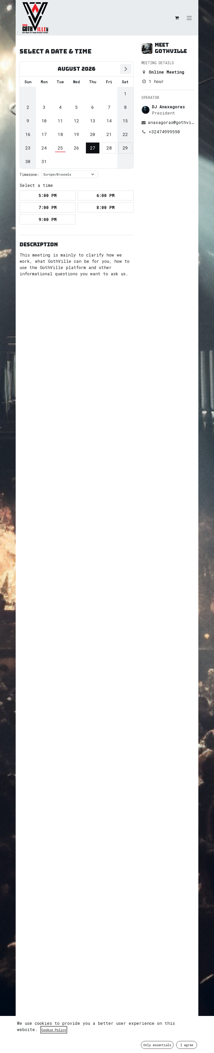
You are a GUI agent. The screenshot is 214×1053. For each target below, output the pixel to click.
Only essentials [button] (157, 1045)
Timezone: (29, 174)
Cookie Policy (53, 1030)
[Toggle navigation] (189, 17)
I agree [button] (186, 1045)
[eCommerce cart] (176, 18)
